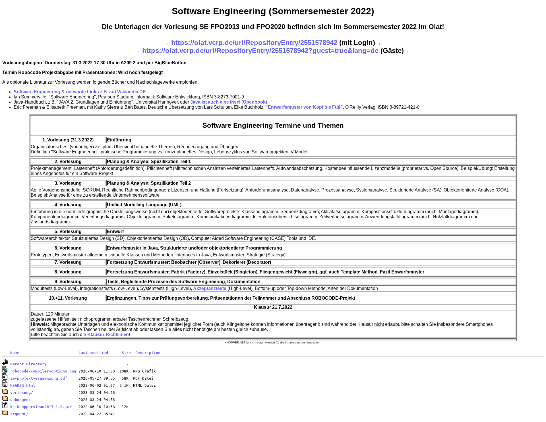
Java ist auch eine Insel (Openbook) (228, 102)
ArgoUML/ (19, 414)
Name (14, 353)
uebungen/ (20, 400)
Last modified (93, 353)
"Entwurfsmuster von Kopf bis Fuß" (304, 107)
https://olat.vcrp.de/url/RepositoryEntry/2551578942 (254, 42)
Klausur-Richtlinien (108, 334)
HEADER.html (22, 385)
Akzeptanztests (209, 288)
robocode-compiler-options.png (43, 371)
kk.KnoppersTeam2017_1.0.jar (41, 407)
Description (147, 353)
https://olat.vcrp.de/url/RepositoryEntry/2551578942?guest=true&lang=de (260, 50)
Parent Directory (28, 364)
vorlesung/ (21, 392)
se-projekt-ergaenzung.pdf (38, 378)
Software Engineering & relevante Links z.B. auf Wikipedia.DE (80, 91)
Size (126, 353)
